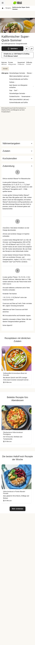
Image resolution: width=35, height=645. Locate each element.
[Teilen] (32, 49)
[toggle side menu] (2, 3)
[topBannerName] (17, 14)
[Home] (2, 8)
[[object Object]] (26, 49)
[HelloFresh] (17, 2)
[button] (17, 150)
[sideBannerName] (18, 127)
